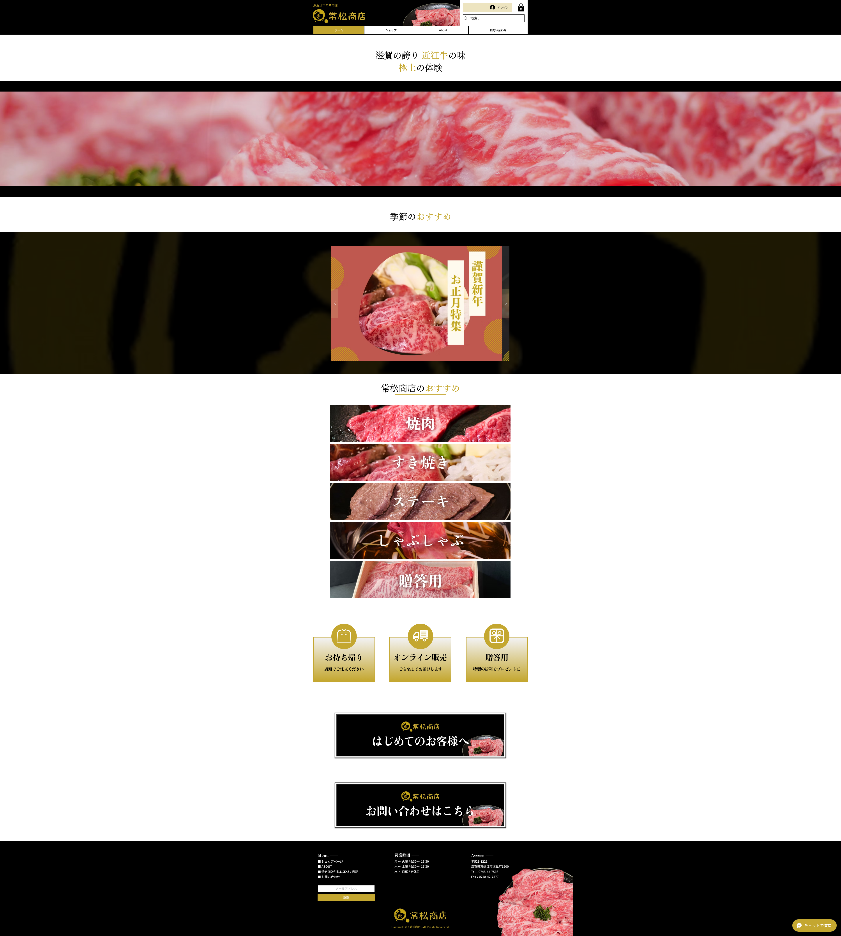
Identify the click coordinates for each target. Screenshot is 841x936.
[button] (521, 7)
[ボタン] (420, 735)
